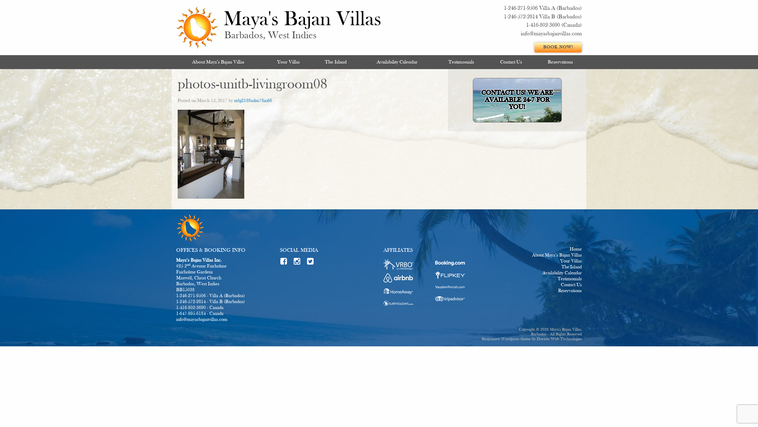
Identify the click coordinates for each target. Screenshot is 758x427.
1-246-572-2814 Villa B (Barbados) (543, 17)
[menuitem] (218, 62)
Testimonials (461, 62)
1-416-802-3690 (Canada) (554, 25)
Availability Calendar (397, 62)
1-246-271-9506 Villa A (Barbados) (543, 8)
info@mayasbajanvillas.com (551, 34)
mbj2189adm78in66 (253, 100)
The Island (336, 62)
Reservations (560, 62)
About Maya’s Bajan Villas (218, 62)
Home (576, 249)
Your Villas (288, 62)
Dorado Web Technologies (559, 339)
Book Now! (558, 47)
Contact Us (511, 62)
